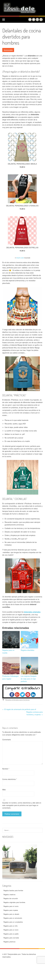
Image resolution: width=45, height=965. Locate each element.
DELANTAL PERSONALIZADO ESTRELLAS (22, 247)
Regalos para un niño (10, 926)
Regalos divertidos (27, 650)
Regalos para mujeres (10, 910)
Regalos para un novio (10, 930)
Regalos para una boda (11, 938)
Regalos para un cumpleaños (13, 922)
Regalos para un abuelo (11, 914)
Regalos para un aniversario (12, 918)
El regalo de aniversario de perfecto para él (19, 709)
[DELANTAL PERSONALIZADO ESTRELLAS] (22, 231)
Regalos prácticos (9, 942)
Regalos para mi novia (10, 906)
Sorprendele (8, 50)
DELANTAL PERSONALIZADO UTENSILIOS (22, 205)
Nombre (5, 769)
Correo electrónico (9, 779)
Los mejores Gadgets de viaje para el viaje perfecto (28, 678)
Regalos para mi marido (8, 651)
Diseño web (20, 258)
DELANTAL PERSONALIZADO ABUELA (22, 164)
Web (4, 789)
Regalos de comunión (10, 898)
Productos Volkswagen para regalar (10, 677)
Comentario (6, 739)
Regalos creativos (9, 894)
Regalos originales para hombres (17, 700)
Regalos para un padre (10, 934)
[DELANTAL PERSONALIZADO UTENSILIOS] (22, 189)
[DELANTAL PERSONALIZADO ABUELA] (22, 147)
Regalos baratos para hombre (13, 890)
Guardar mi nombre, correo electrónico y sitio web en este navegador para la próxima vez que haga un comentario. (21, 805)
